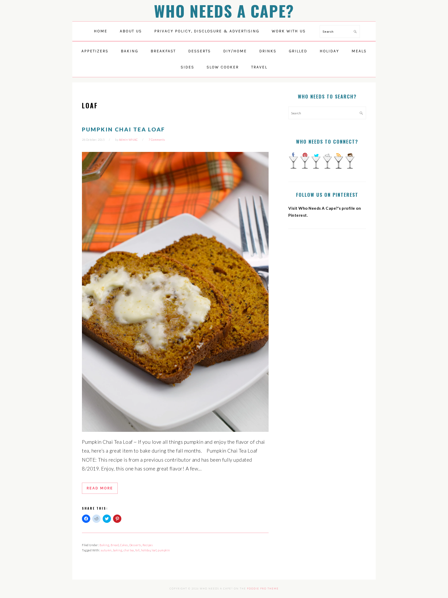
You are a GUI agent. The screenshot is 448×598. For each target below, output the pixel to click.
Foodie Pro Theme (263, 588)
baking (117, 550)
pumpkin (164, 550)
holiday (146, 550)
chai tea (129, 550)
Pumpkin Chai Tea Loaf (123, 129)
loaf (154, 550)
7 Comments (157, 139)
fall (137, 550)
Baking (104, 545)
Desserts (135, 545)
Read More (100, 488)
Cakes (124, 545)
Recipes (148, 545)
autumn (106, 550)
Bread (115, 545)
